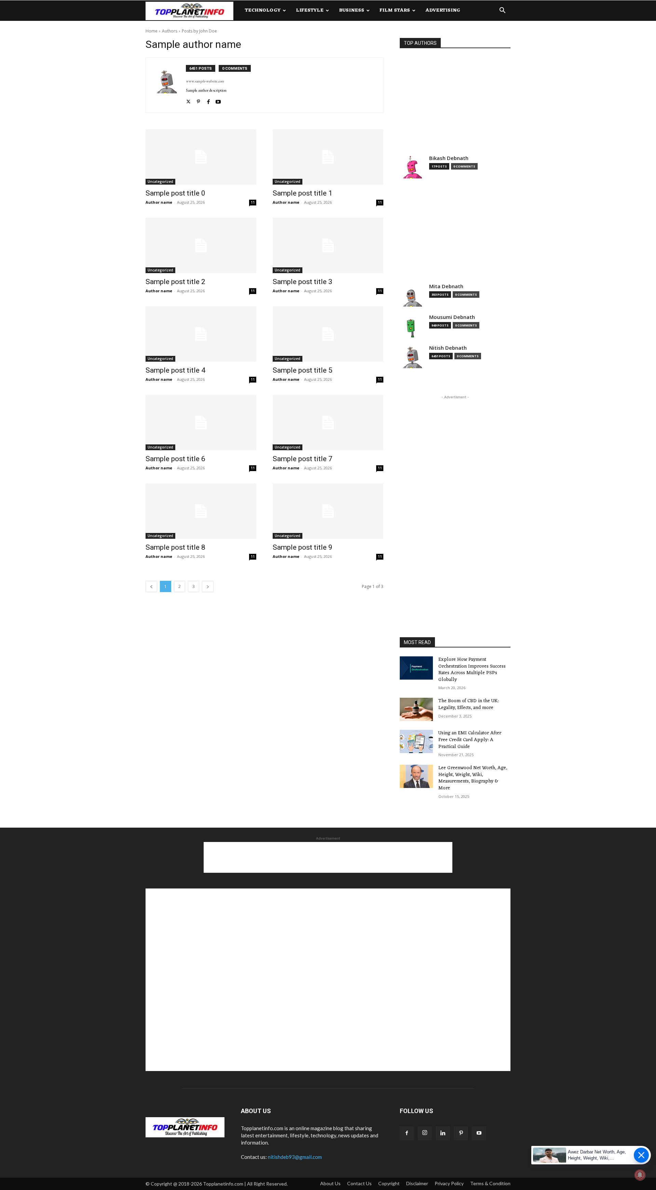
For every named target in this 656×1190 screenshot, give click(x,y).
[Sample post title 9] (328, 511)
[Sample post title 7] (328, 422)
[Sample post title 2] (201, 245)
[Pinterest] (198, 100)
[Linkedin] (443, 1133)
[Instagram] (425, 1133)
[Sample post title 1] (328, 157)
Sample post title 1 (302, 193)
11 (253, 202)
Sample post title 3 (302, 282)
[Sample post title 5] (328, 334)
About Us (330, 1183)
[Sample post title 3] (328, 245)
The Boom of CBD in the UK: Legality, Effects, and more (468, 704)
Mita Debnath (446, 286)
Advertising (442, 10)
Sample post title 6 (175, 459)
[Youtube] (218, 100)
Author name (159, 202)
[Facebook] (208, 100)
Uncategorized (160, 181)
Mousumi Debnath (452, 317)
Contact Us (359, 1183)
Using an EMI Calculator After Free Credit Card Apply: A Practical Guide (469, 740)
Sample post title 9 (302, 547)
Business (351, 10)
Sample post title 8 (175, 547)
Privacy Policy (449, 1183)
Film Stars (395, 10)
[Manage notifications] (639, 1174)
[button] (502, 11)
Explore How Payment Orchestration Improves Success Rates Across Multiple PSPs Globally (472, 669)
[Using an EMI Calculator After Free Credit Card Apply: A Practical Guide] (416, 741)
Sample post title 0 (175, 193)
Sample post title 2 (175, 282)
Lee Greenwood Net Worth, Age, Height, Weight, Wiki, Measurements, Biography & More (472, 778)
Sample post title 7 (302, 459)
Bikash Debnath (448, 158)
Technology (263, 10)
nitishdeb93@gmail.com (295, 1157)
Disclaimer (417, 1183)
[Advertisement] (455, 106)
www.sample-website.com (205, 81)
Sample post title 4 (175, 370)
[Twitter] (188, 100)
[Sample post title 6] (201, 422)
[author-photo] (169, 85)
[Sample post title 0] (201, 157)
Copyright (389, 1183)
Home (152, 31)
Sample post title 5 (302, 370)
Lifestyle (310, 10)
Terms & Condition (490, 1183)
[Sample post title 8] (201, 511)
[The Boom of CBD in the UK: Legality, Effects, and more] (416, 709)
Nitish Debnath (448, 348)
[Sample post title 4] (201, 334)
